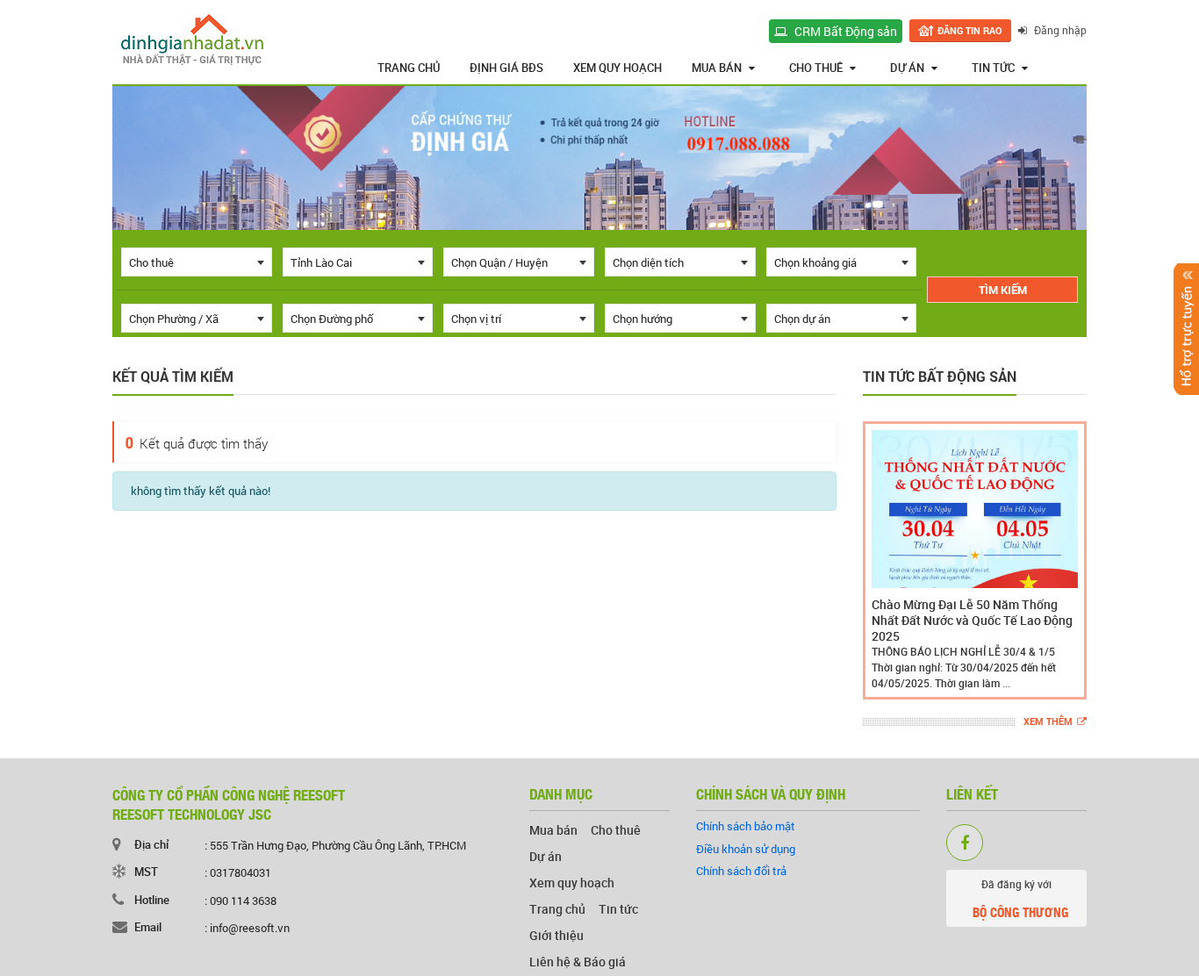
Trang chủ (408, 67)
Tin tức (993, 67)
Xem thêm (1048, 722)
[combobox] (196, 262)
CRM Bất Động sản (844, 31)
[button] (879, 560)
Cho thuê (816, 67)
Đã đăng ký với (1020, 899)
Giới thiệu (556, 935)
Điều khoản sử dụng (745, 849)
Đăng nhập (1059, 30)
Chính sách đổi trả (741, 871)
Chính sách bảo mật (745, 826)
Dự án (907, 67)
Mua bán (717, 67)
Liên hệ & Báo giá (577, 961)
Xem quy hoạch (617, 67)
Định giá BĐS (506, 67)
